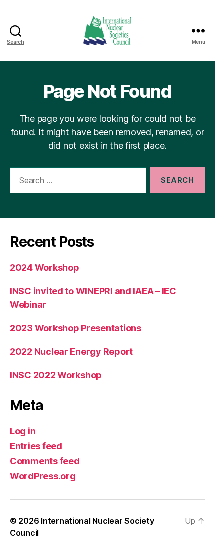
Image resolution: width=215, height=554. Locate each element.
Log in (23, 431)
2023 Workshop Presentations (76, 328)
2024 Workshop (45, 267)
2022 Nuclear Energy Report (71, 351)
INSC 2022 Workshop (56, 375)
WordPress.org (43, 476)
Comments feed (45, 461)
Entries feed (36, 446)
